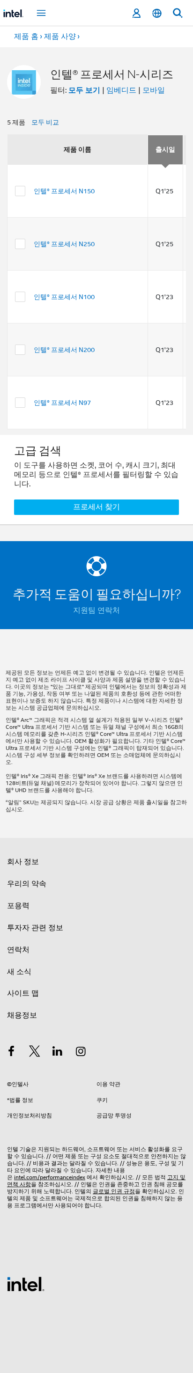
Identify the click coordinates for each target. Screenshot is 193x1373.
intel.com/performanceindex (49, 1177)
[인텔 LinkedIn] (58, 1052)
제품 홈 (26, 36)
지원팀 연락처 (96, 610)
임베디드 (121, 90)
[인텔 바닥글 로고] (26, 1283)
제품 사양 (60, 36)
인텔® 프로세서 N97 (62, 402)
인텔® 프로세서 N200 (64, 349)
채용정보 (22, 1015)
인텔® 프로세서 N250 (64, 244)
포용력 (18, 905)
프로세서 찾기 (96, 507)
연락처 (18, 949)
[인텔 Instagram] (81, 1052)
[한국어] (157, 13)
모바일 (153, 90)
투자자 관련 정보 (35, 927)
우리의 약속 (26, 883)
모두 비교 (45, 122)
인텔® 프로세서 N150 (64, 191)
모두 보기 (84, 90)
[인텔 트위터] (35, 1052)
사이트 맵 (23, 993)
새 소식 (19, 972)
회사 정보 (23, 861)
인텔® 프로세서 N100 (64, 297)
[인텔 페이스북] (11, 1052)
